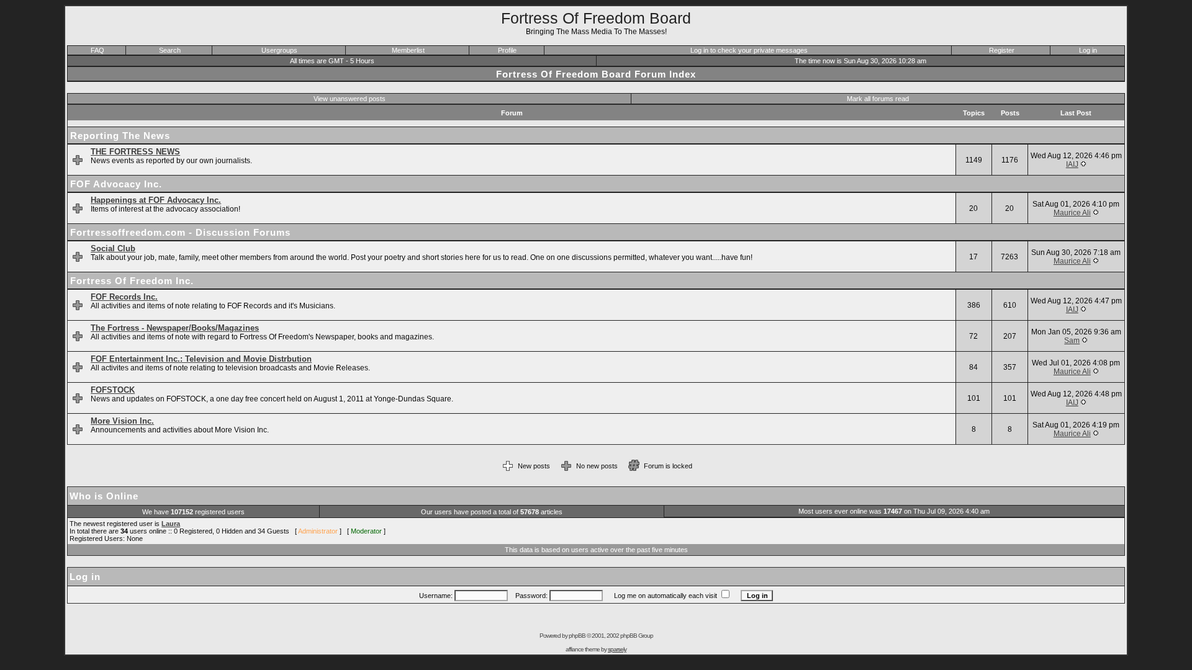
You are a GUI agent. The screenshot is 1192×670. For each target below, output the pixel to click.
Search (170, 50)
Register (1001, 50)
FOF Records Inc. (124, 297)
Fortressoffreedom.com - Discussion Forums (180, 232)
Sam (1072, 340)
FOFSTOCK (113, 390)
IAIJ (1072, 164)
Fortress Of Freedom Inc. (132, 280)
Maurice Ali (1072, 212)
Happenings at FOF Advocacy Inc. (156, 200)
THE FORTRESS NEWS (135, 151)
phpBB (577, 635)
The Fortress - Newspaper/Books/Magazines (175, 328)
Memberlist (408, 50)
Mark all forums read (878, 98)
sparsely (617, 649)
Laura (170, 523)
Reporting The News (120, 135)
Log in (1088, 50)
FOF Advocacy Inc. (116, 184)
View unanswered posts (350, 98)
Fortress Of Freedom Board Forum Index (596, 74)
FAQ (97, 50)
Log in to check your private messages (749, 50)
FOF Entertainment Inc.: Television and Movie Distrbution (201, 359)
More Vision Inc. (122, 421)
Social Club (113, 248)
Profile (507, 50)
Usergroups (279, 50)
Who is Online (104, 496)
